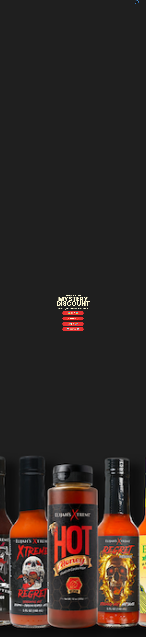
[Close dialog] (137, 2)
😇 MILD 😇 (73, 313)
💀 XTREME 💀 (73, 329)
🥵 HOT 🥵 (73, 324)
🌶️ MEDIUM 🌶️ (73, 318)
